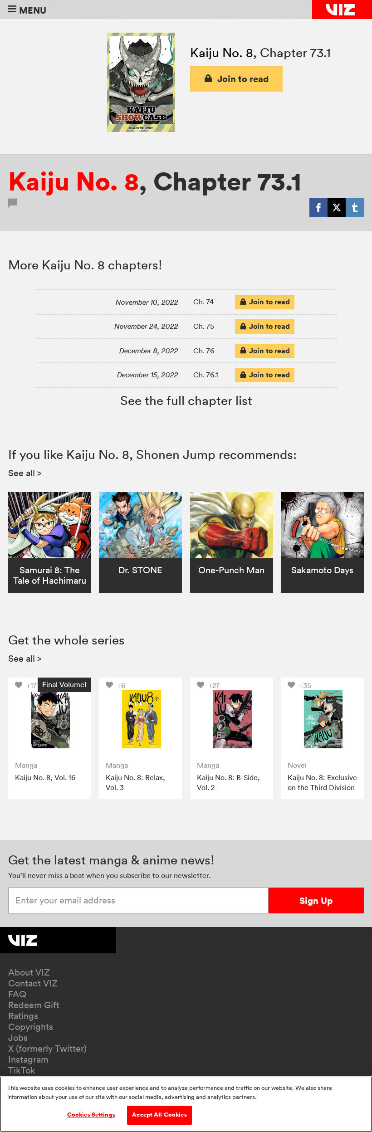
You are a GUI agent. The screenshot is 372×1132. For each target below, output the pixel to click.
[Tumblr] (355, 207)
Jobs (18, 1037)
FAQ (17, 994)
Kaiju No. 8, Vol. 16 (45, 777)
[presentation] (49, 719)
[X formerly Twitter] (337, 207)
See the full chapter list (186, 400)
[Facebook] (318, 207)
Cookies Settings (91, 1115)
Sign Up (316, 900)
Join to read (243, 79)
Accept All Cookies (159, 1115)
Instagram (28, 1059)
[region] (186, 1104)
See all (25, 473)
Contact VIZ (33, 983)
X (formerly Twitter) (47, 1048)
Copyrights (30, 1026)
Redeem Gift (33, 1005)
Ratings (23, 1015)
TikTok (21, 1070)
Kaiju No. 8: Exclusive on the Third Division (322, 782)
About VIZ (29, 972)
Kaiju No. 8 (221, 52)
